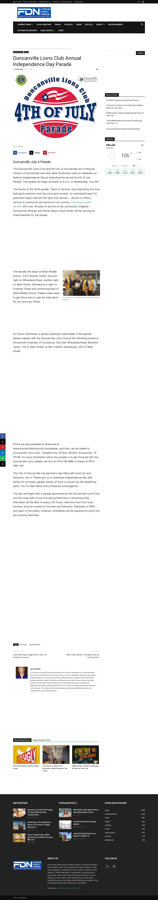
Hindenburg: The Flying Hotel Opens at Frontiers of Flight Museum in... (39, 824)
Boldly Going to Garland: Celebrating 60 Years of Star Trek (125, 114)
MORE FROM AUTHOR (41, 740)
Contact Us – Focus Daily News (62, 2)
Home (15, 48)
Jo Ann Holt (19, 69)
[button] (142, 24)
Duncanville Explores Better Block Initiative (123, 129)
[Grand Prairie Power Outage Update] (65, 824)
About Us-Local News (30, 2)
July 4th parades (35, 644)
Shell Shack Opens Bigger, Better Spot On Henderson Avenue (30, 656)
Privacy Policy (78, 2)
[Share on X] (3, 441)
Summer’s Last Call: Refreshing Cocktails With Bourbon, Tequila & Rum (39, 812)
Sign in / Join (17, 2)
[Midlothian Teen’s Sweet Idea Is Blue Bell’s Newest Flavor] (65, 813)
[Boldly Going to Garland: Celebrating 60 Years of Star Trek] (85, 754)
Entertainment (115, 24)
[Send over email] (3, 458)
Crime (78, 24)
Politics (89, 24)
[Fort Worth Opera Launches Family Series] (26, 754)
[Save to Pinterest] (3, 447)
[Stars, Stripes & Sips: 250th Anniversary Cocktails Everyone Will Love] (19, 837)
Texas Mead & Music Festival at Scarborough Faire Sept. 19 (124, 122)
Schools (68, 24)
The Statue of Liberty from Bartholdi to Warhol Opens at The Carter (55, 768)
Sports (99, 24)
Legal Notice (46, 30)
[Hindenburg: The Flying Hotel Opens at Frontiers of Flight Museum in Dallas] (19, 825)
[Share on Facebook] (3, 436)
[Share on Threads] (3, 464)
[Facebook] (139, 1)
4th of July (23, 644)
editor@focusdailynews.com (68, 888)
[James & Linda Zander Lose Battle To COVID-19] (65, 836)
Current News (24, 24)
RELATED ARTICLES (22, 740)
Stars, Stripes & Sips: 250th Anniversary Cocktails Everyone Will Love (40, 837)
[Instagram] (143, 1)
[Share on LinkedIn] (3, 453)
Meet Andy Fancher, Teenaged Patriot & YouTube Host (83, 656)
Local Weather (44, 24)
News (26, 52)
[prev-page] (14, 775)
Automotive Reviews (27, 30)
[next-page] (18, 775)
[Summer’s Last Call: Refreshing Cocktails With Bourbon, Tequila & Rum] (19, 813)
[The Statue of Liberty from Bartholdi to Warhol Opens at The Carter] (56, 754)
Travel (58, 24)
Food (60, 30)
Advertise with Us (44, 2)
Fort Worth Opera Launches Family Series (122, 100)
